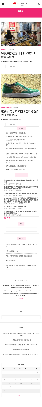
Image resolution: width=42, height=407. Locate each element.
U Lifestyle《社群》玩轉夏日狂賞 (15, 206)
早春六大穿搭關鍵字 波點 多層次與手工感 (19, 256)
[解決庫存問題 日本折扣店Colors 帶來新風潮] (21, 34)
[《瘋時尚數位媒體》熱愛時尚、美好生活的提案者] (21, 4)
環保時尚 (8, 107)
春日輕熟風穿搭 (11, 261)
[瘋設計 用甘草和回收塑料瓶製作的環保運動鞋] (21, 89)
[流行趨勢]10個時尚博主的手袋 (15, 140)
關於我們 (21, 298)
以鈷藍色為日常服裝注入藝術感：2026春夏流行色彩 (17, 354)
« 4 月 (20, 395)
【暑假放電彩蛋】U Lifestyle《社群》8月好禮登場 (20, 193)
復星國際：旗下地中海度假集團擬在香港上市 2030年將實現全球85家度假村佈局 (21, 188)
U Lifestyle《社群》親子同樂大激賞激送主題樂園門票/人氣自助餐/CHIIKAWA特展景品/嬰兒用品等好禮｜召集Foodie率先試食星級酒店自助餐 (21, 200)
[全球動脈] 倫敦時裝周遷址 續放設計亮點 (19, 136)
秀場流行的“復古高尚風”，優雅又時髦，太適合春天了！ (19, 333)
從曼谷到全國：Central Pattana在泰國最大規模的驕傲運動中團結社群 (20, 212)
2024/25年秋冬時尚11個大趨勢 (15, 169)
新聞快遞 (3, 49)
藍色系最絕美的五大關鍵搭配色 (16, 133)
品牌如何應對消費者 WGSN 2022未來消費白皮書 (21, 154)
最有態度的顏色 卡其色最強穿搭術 (16, 166)
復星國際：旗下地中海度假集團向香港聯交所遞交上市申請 (21, 181)
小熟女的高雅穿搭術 (12, 251)
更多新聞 (7, 218)
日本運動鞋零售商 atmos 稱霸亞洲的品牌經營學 (21, 157)
